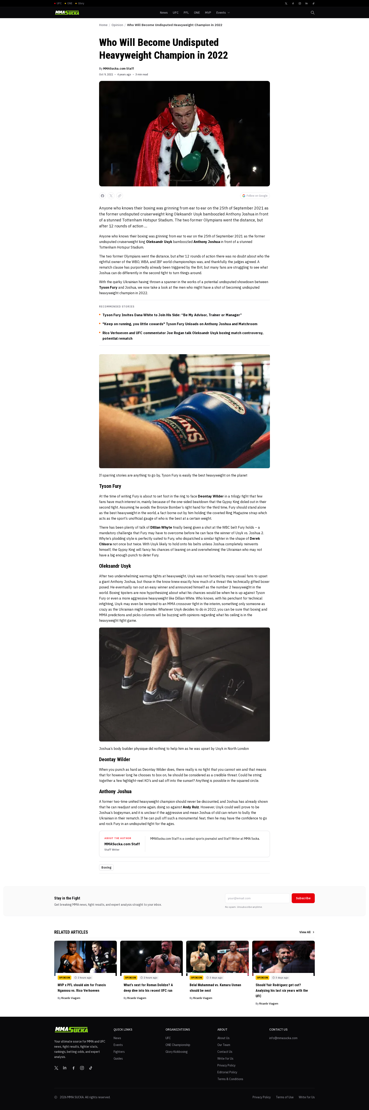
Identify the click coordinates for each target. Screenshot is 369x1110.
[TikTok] (313, 3)
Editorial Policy (227, 1072)
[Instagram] (300, 3)
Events (118, 1045)
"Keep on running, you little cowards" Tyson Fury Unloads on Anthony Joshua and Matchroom (179, 324)
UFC (168, 1038)
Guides (118, 1058)
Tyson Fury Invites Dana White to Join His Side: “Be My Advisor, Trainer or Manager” (172, 315)
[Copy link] (119, 195)
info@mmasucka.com (283, 1038)
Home (103, 25)
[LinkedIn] (306, 3)
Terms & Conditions (230, 1079)
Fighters (119, 1052)
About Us (223, 1038)
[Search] (312, 12)
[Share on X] (111, 195)
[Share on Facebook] (102, 195)
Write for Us (225, 1058)
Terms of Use (285, 1097)
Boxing (106, 867)
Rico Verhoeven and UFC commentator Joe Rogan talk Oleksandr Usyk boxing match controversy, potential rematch (183, 336)
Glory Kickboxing (176, 1052)
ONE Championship (177, 1045)
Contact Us (224, 1052)
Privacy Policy (226, 1065)
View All (304, 932)
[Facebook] (293, 3)
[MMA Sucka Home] (67, 13)
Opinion (117, 25)
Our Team (223, 1045)
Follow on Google (257, 195)
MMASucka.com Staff (118, 68)
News (117, 1038)
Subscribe (303, 898)
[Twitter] (286, 3)
